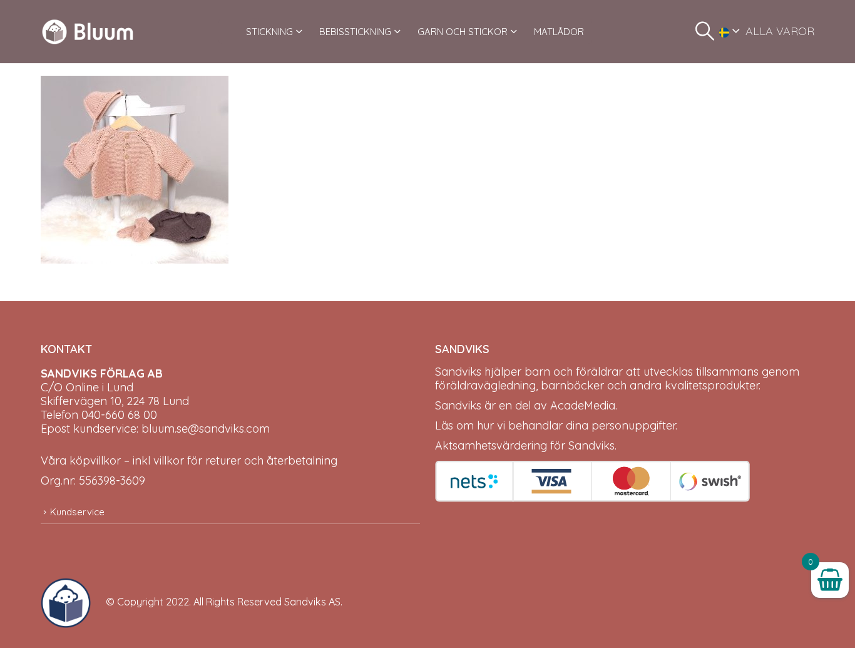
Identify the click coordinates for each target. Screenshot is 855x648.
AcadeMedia (582, 405)
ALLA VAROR (779, 31)
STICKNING (269, 32)
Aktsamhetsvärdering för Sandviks (525, 445)
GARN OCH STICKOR (462, 32)
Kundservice (77, 512)
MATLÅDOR (559, 32)
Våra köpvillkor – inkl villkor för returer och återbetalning (189, 460)
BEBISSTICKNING (355, 32)
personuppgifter (633, 425)
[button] (705, 31)
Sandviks (458, 371)
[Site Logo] (88, 31)
